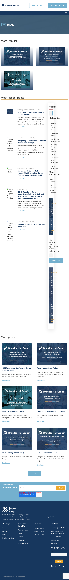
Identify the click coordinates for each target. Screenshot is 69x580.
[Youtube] (63, 566)
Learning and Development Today (29, 110)
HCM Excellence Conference (14, 368)
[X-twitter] (55, 566)
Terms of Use (39, 534)
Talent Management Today (26, 138)
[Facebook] (51, 566)
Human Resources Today (26, 168)
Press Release (8, 370)
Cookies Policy (39, 528)
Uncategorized (22, 189)
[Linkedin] (59, 566)
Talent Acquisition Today (47, 368)
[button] (34, 473)
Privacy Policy (39, 531)
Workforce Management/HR (27, 222)
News (28, 368)
